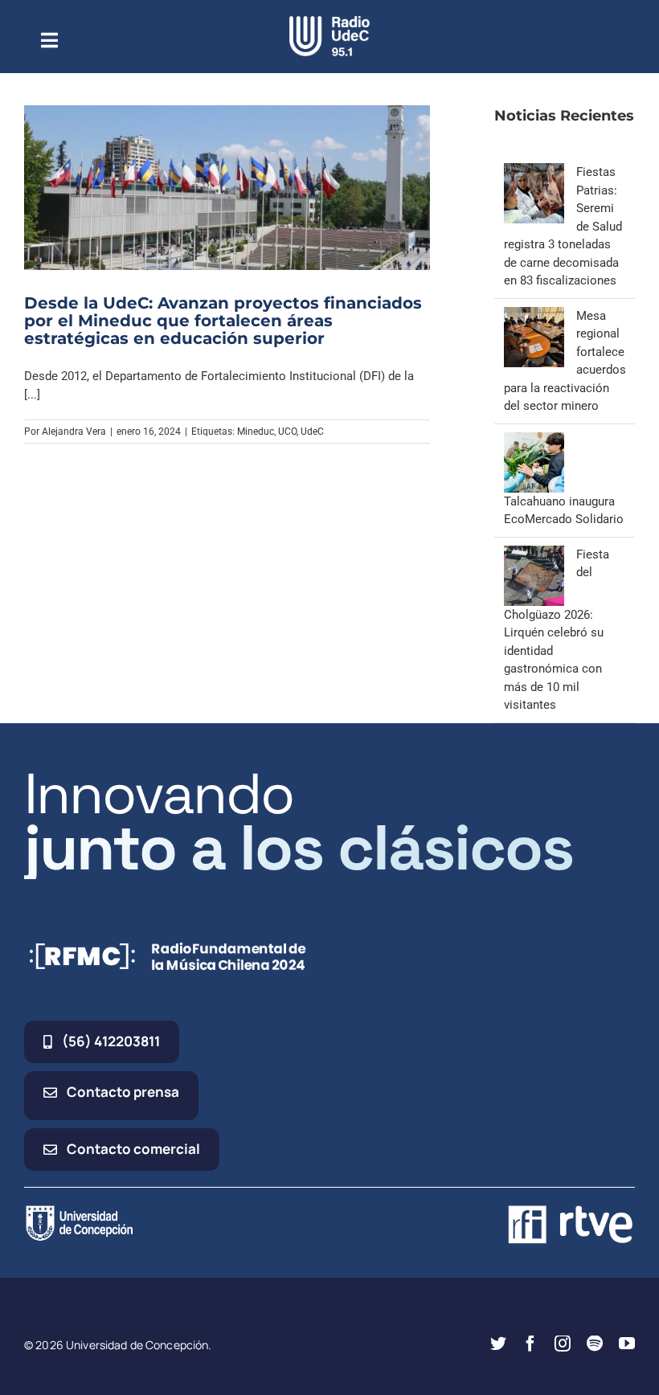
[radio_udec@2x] (329, 21)
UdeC (312, 431)
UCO (287, 431)
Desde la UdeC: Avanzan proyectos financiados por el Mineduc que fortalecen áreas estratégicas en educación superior (223, 320)
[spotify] (595, 1344)
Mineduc (255, 431)
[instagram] (563, 1344)
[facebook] (530, 1344)
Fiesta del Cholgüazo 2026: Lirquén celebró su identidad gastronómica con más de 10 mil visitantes (556, 630)
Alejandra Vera (74, 431)
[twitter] (498, 1344)
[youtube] (627, 1344)
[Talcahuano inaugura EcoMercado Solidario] (534, 441)
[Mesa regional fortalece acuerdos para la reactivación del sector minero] (534, 316)
